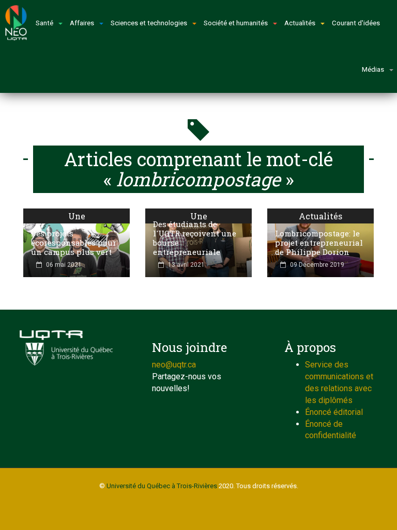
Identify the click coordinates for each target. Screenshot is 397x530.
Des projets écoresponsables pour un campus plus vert (73, 242)
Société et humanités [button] (236, 23)
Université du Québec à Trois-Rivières (161, 486)
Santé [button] (44, 23)
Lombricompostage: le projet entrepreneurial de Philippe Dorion (319, 242)
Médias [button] (373, 69)
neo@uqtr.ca (174, 365)
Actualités (320, 216)
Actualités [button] (299, 23)
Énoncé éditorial (334, 412)
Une (76, 216)
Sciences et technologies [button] (149, 23)
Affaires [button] (82, 23)
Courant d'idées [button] (356, 23)
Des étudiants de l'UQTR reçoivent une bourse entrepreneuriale (194, 238)
